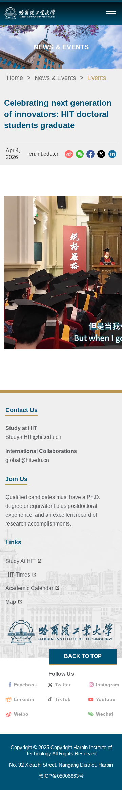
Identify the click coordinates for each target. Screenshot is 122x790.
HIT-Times (17, 575)
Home (15, 77)
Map (10, 602)
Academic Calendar (29, 588)
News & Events (55, 77)
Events (96, 77)
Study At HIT (20, 561)
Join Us (16, 479)
